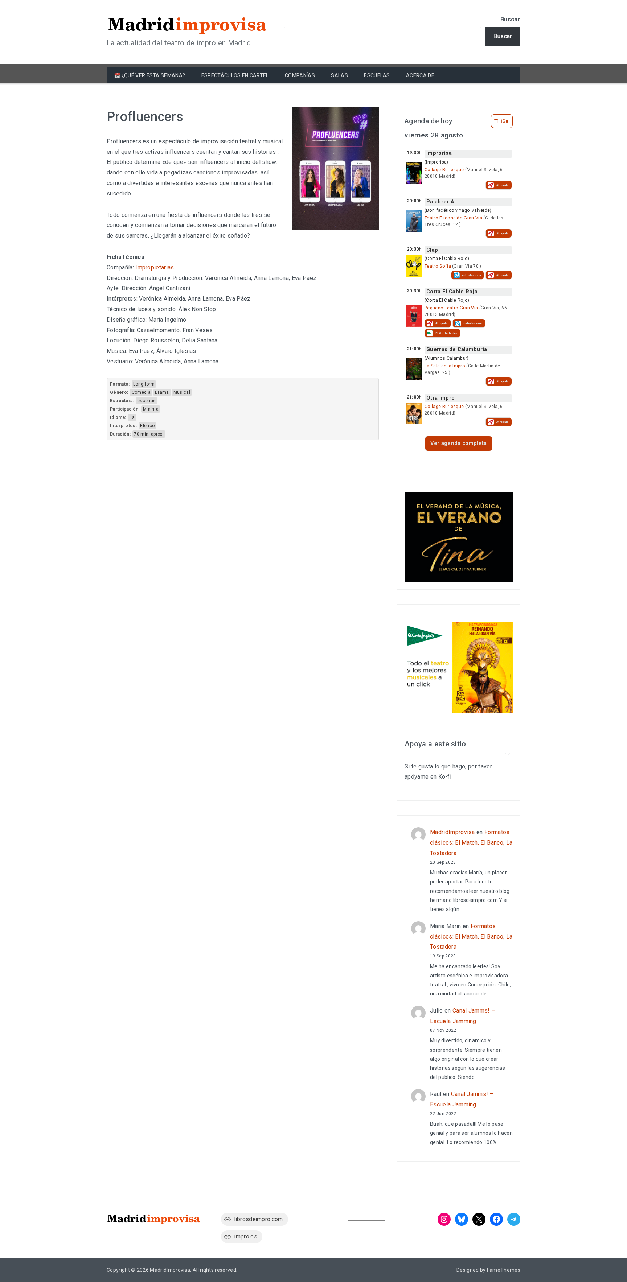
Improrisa (439, 153)
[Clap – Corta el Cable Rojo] (414, 266)
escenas (146, 400)
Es (132, 417)
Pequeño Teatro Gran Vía (451, 307)
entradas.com (471, 275)
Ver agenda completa (458, 443)
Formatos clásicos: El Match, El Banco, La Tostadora (471, 843)
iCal (505, 121)
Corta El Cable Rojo (452, 292)
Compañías (300, 75)
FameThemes (503, 1270)
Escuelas (377, 75)
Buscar (510, 19)
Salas (339, 75)
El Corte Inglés (446, 333)
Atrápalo (502, 185)
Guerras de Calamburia (456, 349)
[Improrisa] (414, 173)
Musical (181, 392)
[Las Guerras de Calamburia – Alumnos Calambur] (414, 369)
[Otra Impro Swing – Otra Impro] (414, 413)
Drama (162, 392)
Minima (151, 409)
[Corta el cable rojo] (414, 316)
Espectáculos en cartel (235, 75)
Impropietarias (154, 267)
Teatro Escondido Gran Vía (453, 217)
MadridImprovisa (452, 832)
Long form (144, 384)
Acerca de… (422, 75)
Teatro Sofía (438, 266)
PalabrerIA (440, 202)
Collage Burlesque (444, 169)
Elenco (147, 425)
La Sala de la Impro (445, 365)
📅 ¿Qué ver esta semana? (149, 75)
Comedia (141, 392)
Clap (432, 250)
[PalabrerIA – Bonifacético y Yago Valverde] (414, 221)
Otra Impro (440, 398)
